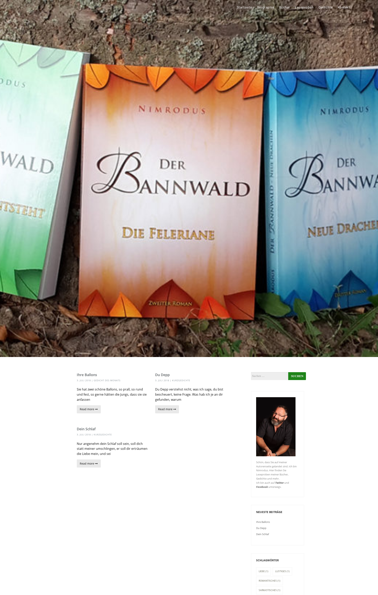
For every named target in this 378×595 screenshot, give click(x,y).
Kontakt (344, 7)
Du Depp (162, 374)
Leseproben (304, 7)
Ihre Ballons (87, 374)
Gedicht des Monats (107, 380)
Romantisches (269, 580)
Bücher (284, 7)
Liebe (263, 571)
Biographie (265, 7)
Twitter (279, 482)
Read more (87, 409)
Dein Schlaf (86, 429)
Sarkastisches (269, 590)
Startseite (244, 7)
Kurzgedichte (181, 380)
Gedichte (326, 7)
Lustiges (282, 571)
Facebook (262, 487)
